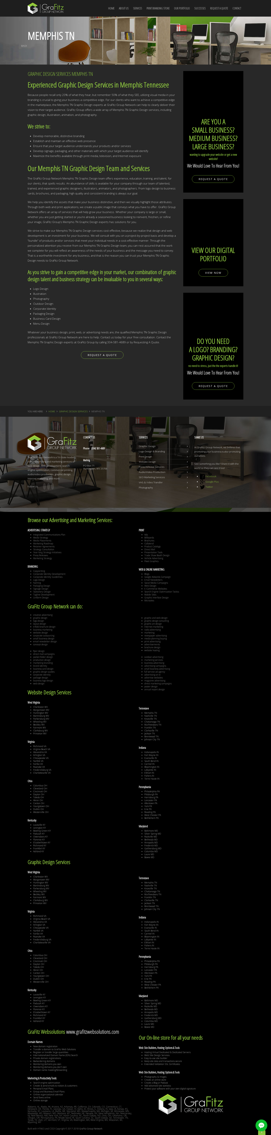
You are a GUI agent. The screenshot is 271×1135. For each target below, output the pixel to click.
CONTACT (236, 8)
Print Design (145, 456)
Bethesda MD (151, 839)
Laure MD (149, 854)
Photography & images (155, 1076)
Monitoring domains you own (47, 1064)
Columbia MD (151, 851)
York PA (148, 806)
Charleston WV (40, 707)
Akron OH (38, 800)
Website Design (147, 461)
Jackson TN (149, 733)
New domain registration (45, 1046)
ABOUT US (124, 8)
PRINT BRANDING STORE (158, 8)
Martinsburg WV (41, 715)
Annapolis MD (151, 842)
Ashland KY (38, 851)
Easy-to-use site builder (155, 1058)
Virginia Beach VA (41, 749)
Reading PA (150, 812)
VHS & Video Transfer (151, 482)
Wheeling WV (39, 721)
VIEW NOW (213, 272)
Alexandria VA (40, 752)
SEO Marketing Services (152, 477)
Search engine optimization (46, 1082)
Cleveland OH (40, 788)
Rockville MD (150, 836)
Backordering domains (44, 1061)
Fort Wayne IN (151, 755)
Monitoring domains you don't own (50, 1067)
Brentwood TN (151, 736)
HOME (111, 8)
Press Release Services (151, 467)
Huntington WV (40, 712)
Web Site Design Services (157, 1055)
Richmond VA (39, 746)
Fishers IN (149, 775)
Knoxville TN (150, 718)
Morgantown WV (41, 709)
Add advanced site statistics (157, 1085)
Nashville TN (150, 715)
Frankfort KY (39, 848)
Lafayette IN (150, 769)
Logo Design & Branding (152, 451)
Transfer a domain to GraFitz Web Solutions (54, 1049)
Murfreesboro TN (152, 724)
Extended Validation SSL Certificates (162, 1064)
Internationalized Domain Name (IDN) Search (55, 1055)
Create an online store (155, 1079)
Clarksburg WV (40, 730)
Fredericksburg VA (42, 769)
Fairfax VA (38, 764)
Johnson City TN (152, 739)
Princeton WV (39, 733)
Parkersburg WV (41, 718)
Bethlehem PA (151, 818)
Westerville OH (40, 812)
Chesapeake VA (40, 758)
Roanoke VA (39, 766)
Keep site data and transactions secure (163, 1061)
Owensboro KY (40, 836)
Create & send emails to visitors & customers (55, 1085)
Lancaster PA (150, 800)
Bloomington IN (151, 766)
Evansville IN (150, 758)
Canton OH (38, 803)
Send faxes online (42, 1097)
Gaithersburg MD (152, 848)
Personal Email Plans (43, 1088)
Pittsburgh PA (151, 794)
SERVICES (137, 8)
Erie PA (148, 809)
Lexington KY (39, 827)
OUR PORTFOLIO (182, 8)
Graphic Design (147, 446)
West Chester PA (152, 815)
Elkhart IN (149, 772)
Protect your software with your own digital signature (170, 1088)
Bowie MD (149, 857)
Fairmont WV (39, 727)
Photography (146, 487)
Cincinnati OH (40, 791)
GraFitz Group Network (90, 1128)
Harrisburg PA (151, 797)
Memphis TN (150, 712)
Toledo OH (38, 797)
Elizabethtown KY (41, 842)
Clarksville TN (151, 730)
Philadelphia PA (152, 791)
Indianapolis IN (151, 752)
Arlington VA (39, 755)
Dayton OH (38, 794)
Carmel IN (149, 764)
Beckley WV (39, 724)
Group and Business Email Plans (49, 1091)
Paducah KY (39, 833)
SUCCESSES (200, 8)
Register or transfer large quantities (50, 1052)
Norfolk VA (38, 761)
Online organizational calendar (48, 1094)
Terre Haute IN (151, 778)
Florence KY (39, 839)
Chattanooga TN (152, 721)
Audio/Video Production (152, 472)
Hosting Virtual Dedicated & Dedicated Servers (167, 1052)
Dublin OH (38, 809)
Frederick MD (151, 845)
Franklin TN (150, 727)
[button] (261, 1125)
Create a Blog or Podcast (156, 1082)
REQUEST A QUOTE (219, 8)
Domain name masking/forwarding (50, 1070)
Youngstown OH (41, 806)
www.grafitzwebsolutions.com (92, 1031)
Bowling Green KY (42, 830)
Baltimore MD (151, 830)
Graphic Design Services (73, 411)
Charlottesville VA (42, 772)
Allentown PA (150, 803)
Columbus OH (40, 785)
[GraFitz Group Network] (46, 6)
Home (51, 411)
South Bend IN (151, 761)
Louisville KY (39, 824)
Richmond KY (39, 845)
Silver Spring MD (152, 833)
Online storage (40, 1100)
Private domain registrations (47, 1058)
